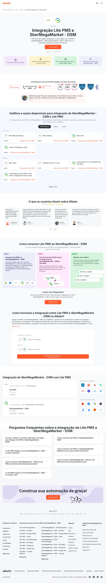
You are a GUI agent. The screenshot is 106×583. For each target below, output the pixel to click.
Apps (16, 9)
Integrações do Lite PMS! (27, 141)
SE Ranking (6, 546)
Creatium (5, 549)
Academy (71, 536)
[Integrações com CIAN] (82, 409)
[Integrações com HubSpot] (88, 385)
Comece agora (53, 497)
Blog (69, 530)
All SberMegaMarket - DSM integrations (54, 527)
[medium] (101, 577)
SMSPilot (5, 531)
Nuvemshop (6, 528)
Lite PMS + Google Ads (26, 548)
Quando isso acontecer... (24, 335)
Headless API (86, 550)
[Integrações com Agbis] (82, 391)
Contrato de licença (19, 571)
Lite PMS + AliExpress (26, 545)
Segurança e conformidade (90, 538)
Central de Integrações (8, 9)
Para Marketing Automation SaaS (91, 544)
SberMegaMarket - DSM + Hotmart (52, 530)
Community (71, 545)
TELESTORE (7, 537)
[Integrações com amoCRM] (82, 385)
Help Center (71, 533)
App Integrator (72, 539)
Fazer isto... (20, 345)
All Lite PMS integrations (27, 527)
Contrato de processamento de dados (51, 571)
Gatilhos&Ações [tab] (44, 126)
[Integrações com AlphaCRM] (100, 391)
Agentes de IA (72, 551)
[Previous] (51, 229)
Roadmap (71, 542)
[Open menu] (101, 3)
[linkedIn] (93, 577)
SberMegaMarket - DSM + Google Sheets (54, 533)
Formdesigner (7, 543)
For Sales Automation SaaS (90, 541)
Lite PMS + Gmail (24, 536)
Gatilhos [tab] (55, 126)
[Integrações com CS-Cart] (88, 409)
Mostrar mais (53, 186)
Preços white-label (87, 532)
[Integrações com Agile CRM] (94, 391)
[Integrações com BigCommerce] (100, 403)
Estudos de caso (87, 535)
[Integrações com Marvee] (100, 409)
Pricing (70, 528)
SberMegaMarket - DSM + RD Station (53, 544)
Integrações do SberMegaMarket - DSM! (90, 141)
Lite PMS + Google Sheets (27, 533)
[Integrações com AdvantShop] (88, 403)
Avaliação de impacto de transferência (74, 571)
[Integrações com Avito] (94, 403)
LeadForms (6, 534)
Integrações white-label (89, 530)
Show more (6, 553)
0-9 (21, 514)
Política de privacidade (33, 571)
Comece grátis (53, 47)
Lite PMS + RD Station (26, 542)
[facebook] (89, 577)
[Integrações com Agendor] (88, 391)
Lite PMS (21, 9)
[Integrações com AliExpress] (82, 403)
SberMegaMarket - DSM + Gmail (51, 536)
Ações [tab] (64, 126)
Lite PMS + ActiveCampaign (28, 539)
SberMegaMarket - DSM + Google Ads (53, 550)
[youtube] (97, 577)
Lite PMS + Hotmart (25, 530)
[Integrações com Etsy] (94, 409)
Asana (5, 540)
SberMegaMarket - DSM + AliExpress (53, 547)
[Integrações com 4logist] (94, 385)
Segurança (89, 571)
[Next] (55, 229)
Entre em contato (99, 571)
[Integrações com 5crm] (100, 385)
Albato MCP (85, 547)
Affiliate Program (73, 548)
